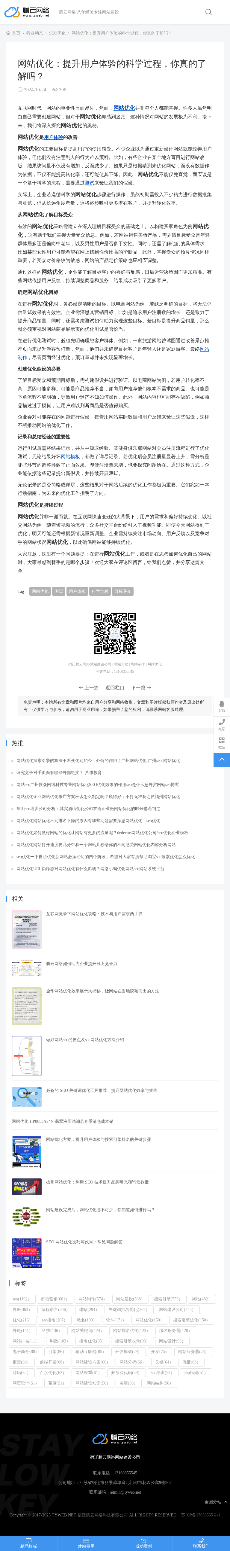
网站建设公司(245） (177, 1309)
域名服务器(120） (175, 1330)
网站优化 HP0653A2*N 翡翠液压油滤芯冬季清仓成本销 (63, 1121)
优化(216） (23, 1320)
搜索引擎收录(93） (132, 1341)
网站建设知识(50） (93, 1383)
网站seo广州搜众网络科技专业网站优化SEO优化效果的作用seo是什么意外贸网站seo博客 (97, 784)
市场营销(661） (55, 1299)
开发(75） (160, 1351)
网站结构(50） (160, 1383)
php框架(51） (196, 1372)
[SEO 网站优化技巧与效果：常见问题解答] (27, 1253)
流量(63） (191, 1362)
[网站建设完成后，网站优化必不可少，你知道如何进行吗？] (27, 1216)
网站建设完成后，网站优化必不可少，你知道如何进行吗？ (100, 1210)
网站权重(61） (88, 1372)
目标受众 (122, 591)
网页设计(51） (26, 1383)
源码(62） (22, 1372)
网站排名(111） (27, 1341)
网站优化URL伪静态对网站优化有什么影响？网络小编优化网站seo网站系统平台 (90, 869)
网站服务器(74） (193, 1351)
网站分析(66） (132, 1362)
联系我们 (201, 1546)
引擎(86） (57, 1351)
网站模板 (70, 456)
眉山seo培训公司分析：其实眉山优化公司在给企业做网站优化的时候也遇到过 (88, 808)
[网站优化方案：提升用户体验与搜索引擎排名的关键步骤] (27, 1152)
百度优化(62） (53, 1372)
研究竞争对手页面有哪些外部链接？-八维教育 (59, 772)
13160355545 (125, 1473)
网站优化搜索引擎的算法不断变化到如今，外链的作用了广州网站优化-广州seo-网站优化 (98, 760)
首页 (16, 33)
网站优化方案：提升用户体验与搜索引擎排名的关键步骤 (98, 1139)
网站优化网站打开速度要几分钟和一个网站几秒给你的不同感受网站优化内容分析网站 (96, 845)
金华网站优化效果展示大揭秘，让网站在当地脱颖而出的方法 (102, 991)
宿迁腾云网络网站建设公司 (31, 12)
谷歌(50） (128, 1383)
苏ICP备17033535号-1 (201, 1515)
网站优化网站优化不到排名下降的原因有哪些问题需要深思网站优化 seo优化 (88, 820)
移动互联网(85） (90, 1351)
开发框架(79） (128, 1351)
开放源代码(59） (126, 1372)
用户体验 (53, 137)
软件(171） (116, 1320)
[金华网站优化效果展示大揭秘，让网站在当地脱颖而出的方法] (27, 1006)
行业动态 (34, 33)
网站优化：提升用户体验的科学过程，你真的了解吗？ (122, 33)
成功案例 (143, 1546)
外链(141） (23, 1330)
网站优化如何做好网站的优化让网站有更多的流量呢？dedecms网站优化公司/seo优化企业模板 (102, 832)
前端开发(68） (53, 1362)
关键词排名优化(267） (129, 1309)
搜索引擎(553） (168, 1299)
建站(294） (89, 1309)
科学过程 (100, 591)
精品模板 (28, 1546)
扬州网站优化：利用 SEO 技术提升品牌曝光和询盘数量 (97, 1182)
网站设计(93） (172, 1341)
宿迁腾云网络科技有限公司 (103, 1515)
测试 (89, 182)
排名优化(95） (92, 1341)
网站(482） (202, 1299)
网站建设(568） (130, 1299)
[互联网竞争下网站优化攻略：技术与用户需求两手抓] (27, 929)
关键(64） (164, 1362)
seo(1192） (22, 1299)
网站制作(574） (92, 1299)
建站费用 (86, 1546)
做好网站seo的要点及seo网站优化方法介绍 (85, 1040)
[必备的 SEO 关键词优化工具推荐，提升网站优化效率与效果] (27, 1097)
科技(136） (52, 1330)
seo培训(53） (163, 1372)
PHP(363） (22, 1309)
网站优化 (124, 107)
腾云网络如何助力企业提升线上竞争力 (81, 963)
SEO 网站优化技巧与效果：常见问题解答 (84, 1242)
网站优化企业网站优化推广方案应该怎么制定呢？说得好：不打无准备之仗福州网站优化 (98, 796)
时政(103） (60, 1341)
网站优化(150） (149, 1320)
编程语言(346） (55, 1309)
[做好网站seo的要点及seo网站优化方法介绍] (27, 1056)
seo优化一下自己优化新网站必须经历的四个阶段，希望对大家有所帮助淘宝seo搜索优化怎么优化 (105, 857)
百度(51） (57, 1383)
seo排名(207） (55, 1320)
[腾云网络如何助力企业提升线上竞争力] (27, 968)
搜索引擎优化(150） (191, 1320)
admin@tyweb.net (125, 1492)
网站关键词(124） (87, 1330)
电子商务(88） (26, 1351)
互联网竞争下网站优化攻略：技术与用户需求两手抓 (94, 914)
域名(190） (87, 1320)
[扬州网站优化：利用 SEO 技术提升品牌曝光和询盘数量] (27, 1186)
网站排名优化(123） (131, 1330)
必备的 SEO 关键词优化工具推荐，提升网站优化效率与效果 (101, 1090)
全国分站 (213, 1502)
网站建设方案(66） (93, 1362)
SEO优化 (57, 33)
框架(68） (22, 1362)
